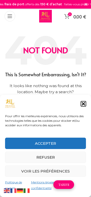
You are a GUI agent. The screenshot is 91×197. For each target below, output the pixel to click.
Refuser (45, 157)
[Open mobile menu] (10, 16)
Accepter (45, 143)
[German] (20, 190)
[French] (13, 190)
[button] (83, 103)
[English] (7, 190)
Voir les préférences (45, 171)
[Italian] (27, 190)
